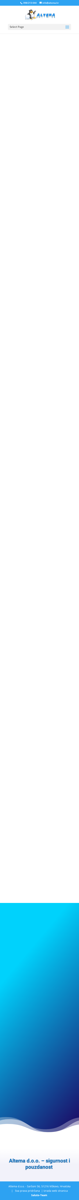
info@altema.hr (17, 721)
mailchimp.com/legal (57, 682)
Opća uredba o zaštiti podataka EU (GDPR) (36, 442)
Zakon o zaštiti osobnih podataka (30, 437)
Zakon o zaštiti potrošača (25, 432)
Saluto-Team (39, 1195)
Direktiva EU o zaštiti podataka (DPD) (32, 427)
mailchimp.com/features (23, 668)
